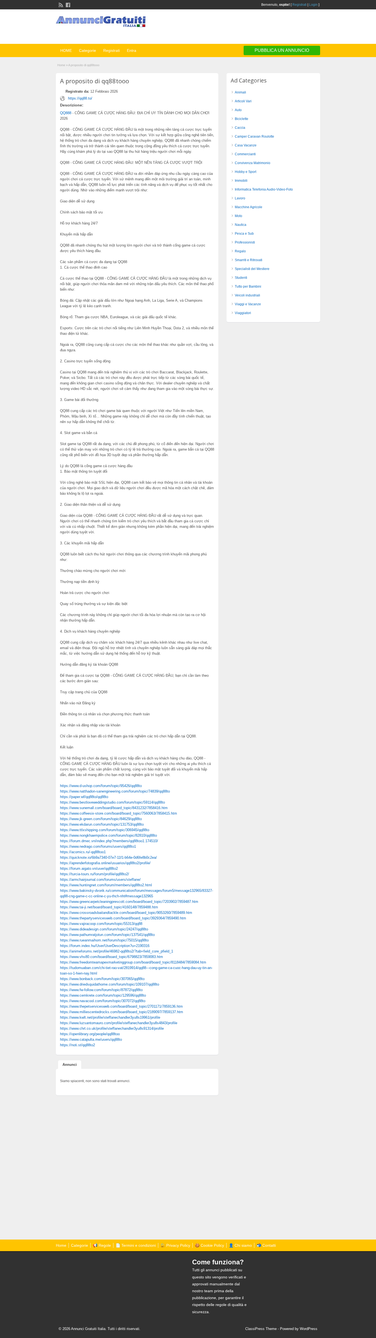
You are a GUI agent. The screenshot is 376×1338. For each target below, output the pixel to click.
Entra (131, 50)
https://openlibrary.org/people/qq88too (90, 1034)
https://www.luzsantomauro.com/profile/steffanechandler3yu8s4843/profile (118, 1023)
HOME (66, 50)
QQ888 (65, 113)
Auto (238, 110)
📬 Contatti (266, 1245)
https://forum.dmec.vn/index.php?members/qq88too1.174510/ (109, 841)
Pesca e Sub (244, 234)
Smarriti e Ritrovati (248, 260)
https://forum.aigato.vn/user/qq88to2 (89, 868)
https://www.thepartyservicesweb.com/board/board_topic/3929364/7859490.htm (123, 918)
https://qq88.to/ (80, 98)
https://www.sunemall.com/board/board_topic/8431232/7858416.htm (114, 808)
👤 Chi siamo (240, 1245)
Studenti (241, 278)
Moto (238, 216)
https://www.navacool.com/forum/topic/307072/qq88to (102, 1001)
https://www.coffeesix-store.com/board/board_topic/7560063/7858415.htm (118, 813)
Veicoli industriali (247, 295)
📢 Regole (102, 1245)
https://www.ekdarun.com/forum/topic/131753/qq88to (102, 824)
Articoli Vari (243, 101)
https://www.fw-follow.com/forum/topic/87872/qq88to (101, 990)
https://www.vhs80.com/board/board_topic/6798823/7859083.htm (111, 957)
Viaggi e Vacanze (248, 304)
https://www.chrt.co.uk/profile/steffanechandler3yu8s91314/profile (112, 1028)
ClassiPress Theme (261, 1329)
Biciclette (241, 119)
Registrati (299, 5)
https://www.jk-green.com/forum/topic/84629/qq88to (101, 819)
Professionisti (245, 242)
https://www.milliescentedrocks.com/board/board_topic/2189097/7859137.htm (121, 1012)
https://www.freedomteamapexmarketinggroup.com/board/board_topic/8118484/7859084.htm (133, 962)
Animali (240, 92)
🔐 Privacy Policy (175, 1245)
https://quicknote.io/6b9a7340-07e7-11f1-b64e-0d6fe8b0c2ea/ (108, 857)
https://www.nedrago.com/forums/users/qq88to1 (98, 846)
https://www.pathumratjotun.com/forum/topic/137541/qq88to (107, 935)
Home (61, 65)
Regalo (240, 251)
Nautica (240, 225)
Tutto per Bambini (248, 286)
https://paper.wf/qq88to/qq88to (84, 797)
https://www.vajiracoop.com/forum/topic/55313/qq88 (101, 924)
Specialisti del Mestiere (252, 269)
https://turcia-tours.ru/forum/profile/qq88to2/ (94, 874)
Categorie (87, 50)
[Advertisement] (255, 27)
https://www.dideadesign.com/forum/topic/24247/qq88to (104, 929)
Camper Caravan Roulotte (254, 136)
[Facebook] (67, 4)
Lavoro (240, 198)
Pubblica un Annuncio (282, 50)
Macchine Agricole (248, 207)
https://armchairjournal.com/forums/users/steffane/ (100, 879)
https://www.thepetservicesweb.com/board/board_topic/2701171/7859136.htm (121, 1006)
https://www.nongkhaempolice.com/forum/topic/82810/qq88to (108, 835)
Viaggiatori (243, 313)
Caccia (240, 128)
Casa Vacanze (246, 145)
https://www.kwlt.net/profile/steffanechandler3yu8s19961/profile (110, 1017)
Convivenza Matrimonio (252, 163)
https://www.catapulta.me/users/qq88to (91, 1039)
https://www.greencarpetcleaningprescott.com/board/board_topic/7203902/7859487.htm (129, 902)
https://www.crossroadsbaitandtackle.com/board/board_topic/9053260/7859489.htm (126, 913)
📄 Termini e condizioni (136, 1245)
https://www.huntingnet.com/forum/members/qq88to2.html (106, 885)
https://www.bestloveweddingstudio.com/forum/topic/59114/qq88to (112, 802)
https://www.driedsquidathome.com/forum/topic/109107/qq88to (109, 984)
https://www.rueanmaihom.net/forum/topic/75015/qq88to (104, 940)
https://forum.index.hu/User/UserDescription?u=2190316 (104, 946)
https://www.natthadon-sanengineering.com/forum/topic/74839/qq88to (115, 791)
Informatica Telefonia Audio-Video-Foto (264, 189)
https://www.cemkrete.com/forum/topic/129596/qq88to (103, 995)
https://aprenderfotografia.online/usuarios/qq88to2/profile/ (105, 863)
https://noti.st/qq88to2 (77, 1045)
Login (313, 5)
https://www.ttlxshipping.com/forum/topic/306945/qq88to (104, 830)
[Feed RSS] (60, 4)
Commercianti (245, 154)
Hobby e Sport (245, 172)
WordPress (308, 1329)
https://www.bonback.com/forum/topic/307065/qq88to (102, 979)
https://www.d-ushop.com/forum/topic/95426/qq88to (101, 786)
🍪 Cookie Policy (209, 1245)
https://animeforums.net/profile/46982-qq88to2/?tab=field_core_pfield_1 (116, 951)
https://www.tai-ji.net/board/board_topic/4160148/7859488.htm (109, 907)
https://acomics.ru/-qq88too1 (83, 852)
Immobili (241, 181)
